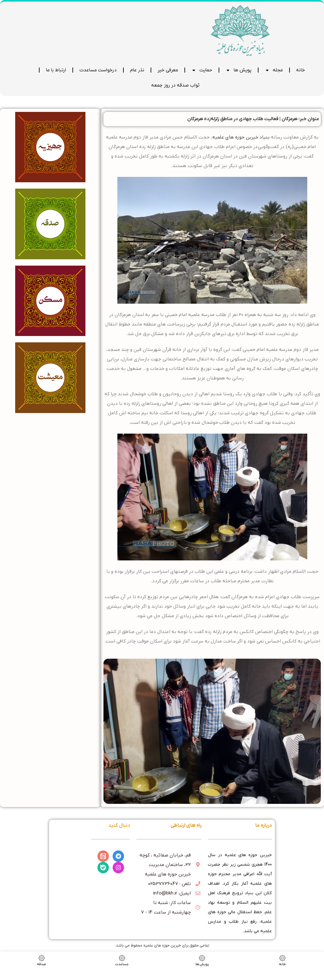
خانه (300, 70)
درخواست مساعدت (98, 70)
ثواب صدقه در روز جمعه (175, 85)
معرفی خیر (168, 70)
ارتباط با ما (56, 70)
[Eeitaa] (103, 856)
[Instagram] (118, 867)
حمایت (205, 70)
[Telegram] (118, 856)
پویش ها (243, 70)
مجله (278, 70)
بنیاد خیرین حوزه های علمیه (241, 137)
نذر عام (137, 70)
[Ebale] (103, 867)
